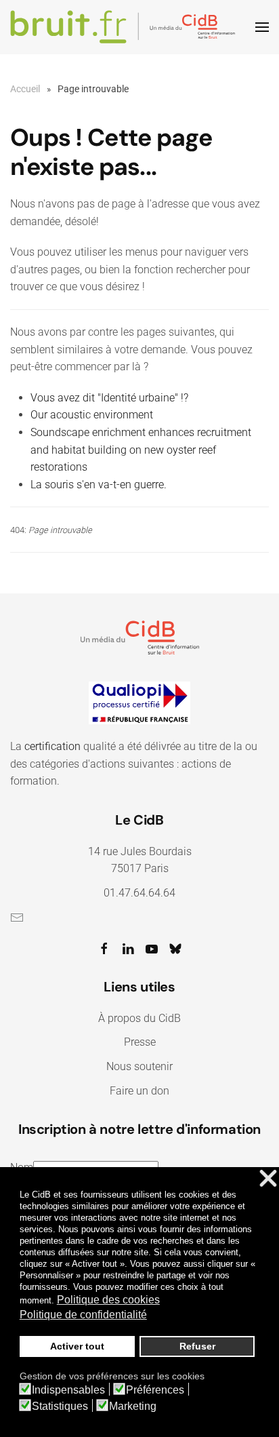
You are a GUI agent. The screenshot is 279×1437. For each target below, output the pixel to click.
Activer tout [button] (77, 1346)
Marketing (132, 1406)
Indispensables (68, 1390)
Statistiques (60, 1406)
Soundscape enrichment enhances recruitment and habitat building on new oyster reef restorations (140, 449)
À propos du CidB (139, 1018)
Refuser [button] (197, 1346)
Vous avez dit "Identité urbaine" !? (109, 397)
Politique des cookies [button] (108, 1299)
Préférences (155, 1390)
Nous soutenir (139, 1066)
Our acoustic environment (91, 414)
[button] (262, 27)
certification (52, 746)
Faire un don (139, 1090)
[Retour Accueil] (125, 27)
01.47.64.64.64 (139, 892)
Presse (140, 1042)
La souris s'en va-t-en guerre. (98, 484)
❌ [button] (268, 1179)
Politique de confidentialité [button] (83, 1314)
